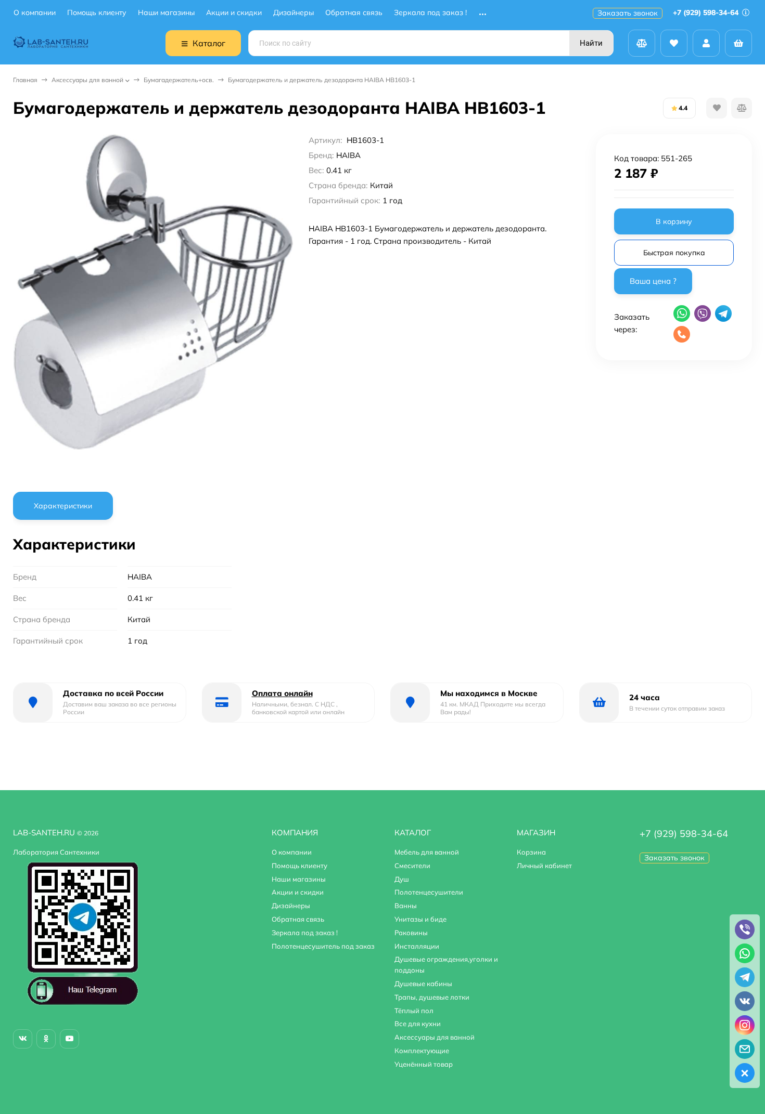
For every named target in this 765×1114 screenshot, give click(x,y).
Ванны (405, 905)
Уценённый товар (423, 1064)
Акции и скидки (234, 12)
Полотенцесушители (428, 892)
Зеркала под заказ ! (430, 12)
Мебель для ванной (426, 852)
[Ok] (46, 1039)
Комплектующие (421, 1050)
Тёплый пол (414, 1010)
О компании (35, 12)
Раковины (411, 932)
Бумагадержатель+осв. (179, 80)
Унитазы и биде (420, 919)
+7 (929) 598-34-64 (707, 12)
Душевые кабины (423, 983)
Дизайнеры (293, 12)
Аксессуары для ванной (87, 80)
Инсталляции (416, 946)
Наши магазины (166, 12)
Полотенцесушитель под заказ (323, 946)
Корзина (531, 852)
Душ (401, 879)
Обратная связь (353, 12)
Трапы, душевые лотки (431, 997)
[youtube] (69, 1039)
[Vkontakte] (22, 1039)
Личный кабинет (544, 865)
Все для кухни (417, 1023)
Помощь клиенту (96, 12)
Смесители (412, 865)
